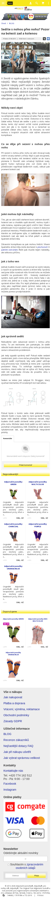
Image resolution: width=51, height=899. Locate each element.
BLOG (7, 734)
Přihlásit (40, 895)
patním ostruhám (9, 249)
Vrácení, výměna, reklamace (21, 709)
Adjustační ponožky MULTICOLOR (38, 482)
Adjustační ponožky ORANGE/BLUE (13, 653)
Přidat (36, 876)
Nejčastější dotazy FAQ (18, 746)
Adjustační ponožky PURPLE (38, 525)
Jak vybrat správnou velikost (21, 757)
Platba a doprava (14, 703)
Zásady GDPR (12, 721)
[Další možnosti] (48, 3)
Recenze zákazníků (16, 740)
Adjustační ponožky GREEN (13, 619)
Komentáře (7, 438)
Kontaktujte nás (13, 770)
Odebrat (15, 876)
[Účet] (30, 3)
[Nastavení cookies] (3, 895)
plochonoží (42, 247)
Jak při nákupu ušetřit (17, 752)
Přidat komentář (25, 465)
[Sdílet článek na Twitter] (44, 38)
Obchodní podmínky (16, 715)
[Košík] (43, 3)
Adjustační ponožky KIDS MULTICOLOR (37, 620)
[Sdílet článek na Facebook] (48, 38)
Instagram (9, 789)
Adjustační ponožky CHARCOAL (13, 525)
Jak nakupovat (12, 697)
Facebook (9, 783)
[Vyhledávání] (37, 3)
